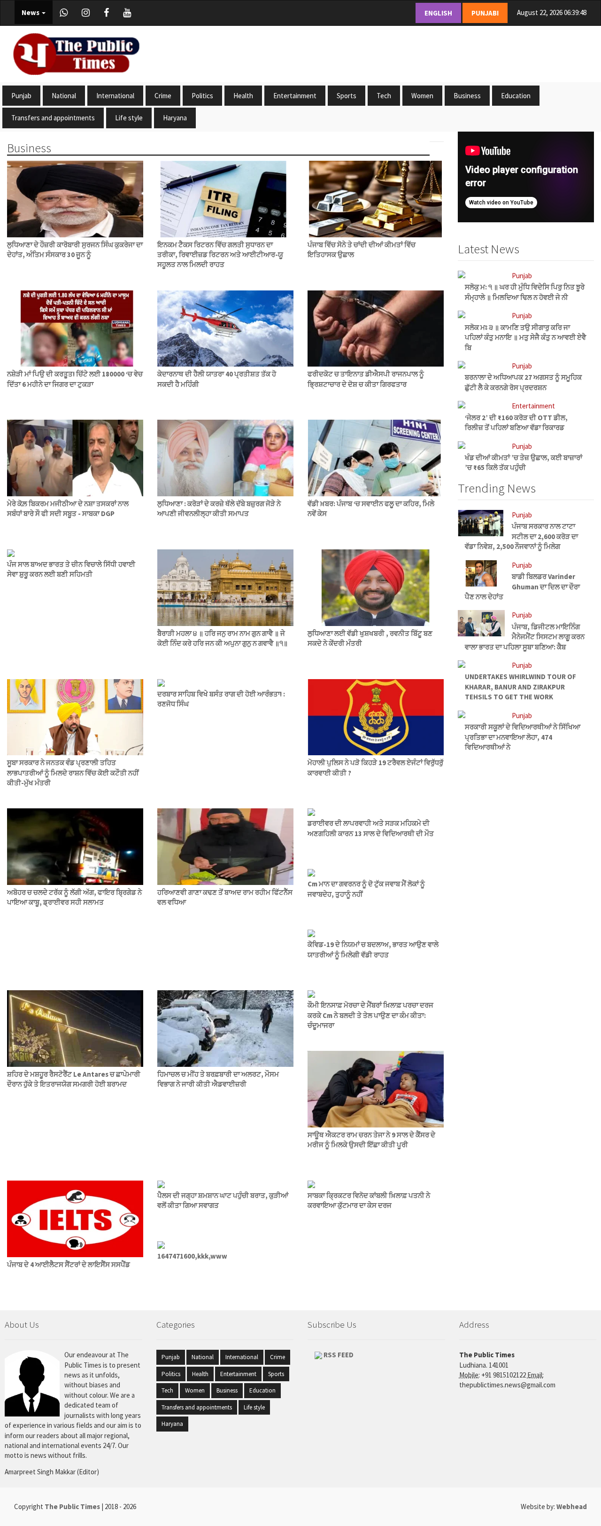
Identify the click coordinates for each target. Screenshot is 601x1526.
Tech (384, 95)
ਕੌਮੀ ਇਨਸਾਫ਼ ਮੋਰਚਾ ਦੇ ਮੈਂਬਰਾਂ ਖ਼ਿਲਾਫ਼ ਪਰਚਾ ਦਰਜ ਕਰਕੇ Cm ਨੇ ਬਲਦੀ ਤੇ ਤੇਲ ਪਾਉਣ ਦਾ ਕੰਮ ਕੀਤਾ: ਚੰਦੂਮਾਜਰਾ (370, 1015)
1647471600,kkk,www (192, 1256)
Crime (162, 95)
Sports (346, 95)
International (115, 95)
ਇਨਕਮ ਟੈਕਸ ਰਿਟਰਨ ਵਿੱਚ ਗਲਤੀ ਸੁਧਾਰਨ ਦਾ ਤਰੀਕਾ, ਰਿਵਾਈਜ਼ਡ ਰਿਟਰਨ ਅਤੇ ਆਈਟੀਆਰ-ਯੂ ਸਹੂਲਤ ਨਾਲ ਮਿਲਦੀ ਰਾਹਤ (220, 254)
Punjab (21, 95)
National (64, 95)
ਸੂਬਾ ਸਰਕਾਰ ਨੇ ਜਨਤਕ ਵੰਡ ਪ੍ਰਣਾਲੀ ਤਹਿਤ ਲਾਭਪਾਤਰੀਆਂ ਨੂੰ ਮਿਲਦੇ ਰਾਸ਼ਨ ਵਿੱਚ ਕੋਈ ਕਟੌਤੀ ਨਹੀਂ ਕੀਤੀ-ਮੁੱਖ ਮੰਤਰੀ (73, 772)
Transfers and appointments (53, 117)
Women (422, 95)
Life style (129, 117)
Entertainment (294, 95)
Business (467, 95)
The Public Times (73, 1506)
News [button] (31, 12)
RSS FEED (338, 1354)
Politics (202, 95)
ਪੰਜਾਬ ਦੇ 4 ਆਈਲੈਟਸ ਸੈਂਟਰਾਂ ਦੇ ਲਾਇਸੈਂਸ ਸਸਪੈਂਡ (68, 1264)
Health (243, 95)
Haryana (175, 117)
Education (516, 95)
